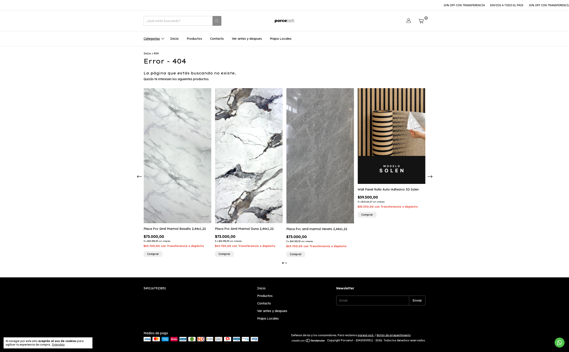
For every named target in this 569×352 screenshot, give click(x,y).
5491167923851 (155, 288)
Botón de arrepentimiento (394, 335)
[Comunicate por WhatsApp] (560, 343)
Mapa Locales (280, 39)
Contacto (217, 39)
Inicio (174, 39)
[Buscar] (216, 21)
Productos (194, 39)
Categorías (152, 39)
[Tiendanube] (308, 341)
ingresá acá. (366, 335)
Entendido (58, 344)
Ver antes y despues (247, 39)
